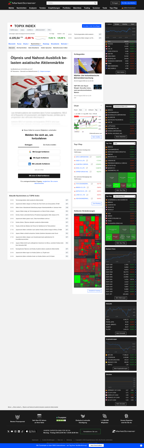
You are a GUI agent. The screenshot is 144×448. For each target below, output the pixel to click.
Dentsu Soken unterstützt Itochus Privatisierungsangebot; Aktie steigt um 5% (37, 215)
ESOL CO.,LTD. (80, 168)
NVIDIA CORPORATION (114, 131)
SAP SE (110, 122)
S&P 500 (110, 53)
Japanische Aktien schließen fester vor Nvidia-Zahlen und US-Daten (35, 256)
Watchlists (77, 8)
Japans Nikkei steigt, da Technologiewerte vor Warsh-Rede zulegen (35, 211)
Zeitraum (91, 110)
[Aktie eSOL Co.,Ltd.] (86, 168)
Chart (76, 106)
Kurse (19, 44)
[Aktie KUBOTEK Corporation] (91, 164)
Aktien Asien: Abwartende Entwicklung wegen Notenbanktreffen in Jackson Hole (38, 207)
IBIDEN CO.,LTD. (81, 187)
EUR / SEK (109, 274)
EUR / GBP (109, 267)
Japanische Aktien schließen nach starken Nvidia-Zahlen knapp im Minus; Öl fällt (39, 229)
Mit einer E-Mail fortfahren (39, 176)
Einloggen (115, 3)
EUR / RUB (109, 272)
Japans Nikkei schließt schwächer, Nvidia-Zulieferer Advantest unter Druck (37, 233)
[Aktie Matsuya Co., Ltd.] (89, 191)
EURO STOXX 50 (113, 51)
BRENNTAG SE (112, 157)
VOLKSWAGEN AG (113, 112)
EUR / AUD (109, 284)
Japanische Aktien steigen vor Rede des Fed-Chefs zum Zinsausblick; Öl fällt (84, 38)
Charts (25, 44)
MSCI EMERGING (113, 66)
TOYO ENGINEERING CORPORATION (83, 184)
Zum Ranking (97, 203)
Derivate (64, 44)
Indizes (109, 24)
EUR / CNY (109, 286)
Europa (117, 24)
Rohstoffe (109, 304)
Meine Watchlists (121, 137)
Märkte (11, 8)
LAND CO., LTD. (80, 195)
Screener (96, 8)
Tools (105, 8)
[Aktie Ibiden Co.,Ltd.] (87, 187)
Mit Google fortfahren (40, 152)
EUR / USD (109, 264)
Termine (42, 8)
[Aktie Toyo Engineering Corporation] (91, 184)
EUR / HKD (109, 289)
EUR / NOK (109, 277)
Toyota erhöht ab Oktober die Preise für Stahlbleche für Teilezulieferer (35, 226)
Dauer (76, 110)
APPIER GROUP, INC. (82, 171)
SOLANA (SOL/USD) (114, 360)
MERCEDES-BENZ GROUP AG (117, 152)
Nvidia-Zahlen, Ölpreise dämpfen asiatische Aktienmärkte (32, 222)
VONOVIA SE (111, 160)
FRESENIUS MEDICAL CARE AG (117, 163)
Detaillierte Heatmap (95, 290)
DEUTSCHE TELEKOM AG (115, 120)
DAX (109, 41)
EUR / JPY (109, 294)
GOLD (108, 319)
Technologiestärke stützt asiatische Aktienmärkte (84, 34)
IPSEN (110, 221)
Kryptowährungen (111, 339)
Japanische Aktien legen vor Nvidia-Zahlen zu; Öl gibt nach (32, 252)
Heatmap (46, 44)
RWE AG (110, 154)
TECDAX (110, 44)
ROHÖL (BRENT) (111, 324)
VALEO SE (111, 207)
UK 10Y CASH (112, 400)
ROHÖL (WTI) (110, 322)
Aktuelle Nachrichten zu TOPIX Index (24, 196)
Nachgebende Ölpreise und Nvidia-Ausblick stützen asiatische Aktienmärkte (37, 249)
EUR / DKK (109, 279)
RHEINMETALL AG (113, 128)
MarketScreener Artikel (60, 48)
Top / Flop (114, 8)
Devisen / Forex (110, 249)
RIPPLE (110, 364)
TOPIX (109, 63)
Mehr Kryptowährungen (121, 368)
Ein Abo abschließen (128, 3)
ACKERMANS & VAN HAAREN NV (118, 200)
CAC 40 (110, 49)
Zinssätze (109, 374)
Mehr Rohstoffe (120, 333)
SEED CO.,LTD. (80, 160)
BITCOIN (110, 355)
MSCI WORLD (112, 68)
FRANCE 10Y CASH (114, 397)
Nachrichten (21, 8)
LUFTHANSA (111, 126)
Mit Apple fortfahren (41, 158)
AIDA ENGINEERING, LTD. (83, 198)
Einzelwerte (55, 44)
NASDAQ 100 (112, 58)
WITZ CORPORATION (82, 157)
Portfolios (67, 8)
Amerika (124, 24)
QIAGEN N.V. (111, 168)
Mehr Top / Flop (120, 190)
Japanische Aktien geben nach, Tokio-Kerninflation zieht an (33, 218)
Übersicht (11, 44)
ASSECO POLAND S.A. (114, 218)
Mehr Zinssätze (120, 404)
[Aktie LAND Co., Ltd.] (87, 195)
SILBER (108, 327)
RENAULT (111, 209)
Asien (132, 24)
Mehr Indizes (120, 72)
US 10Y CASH (112, 392)
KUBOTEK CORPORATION (83, 164)
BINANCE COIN (112, 362)
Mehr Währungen (121, 298)
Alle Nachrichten (22, 48)
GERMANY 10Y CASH (114, 390)
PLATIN (108, 329)
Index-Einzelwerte (33, 48)
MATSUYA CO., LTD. (82, 191)
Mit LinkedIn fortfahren (41, 164)
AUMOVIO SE (112, 205)
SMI (109, 46)
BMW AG (110, 110)
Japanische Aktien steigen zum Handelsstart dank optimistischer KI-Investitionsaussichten (35, 238)
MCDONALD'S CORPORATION (117, 115)
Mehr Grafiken (96, 137)
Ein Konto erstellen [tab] (49, 145)
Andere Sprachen (46, 48)
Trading (87, 8)
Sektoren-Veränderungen (84, 211)
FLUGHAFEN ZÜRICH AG (115, 223)
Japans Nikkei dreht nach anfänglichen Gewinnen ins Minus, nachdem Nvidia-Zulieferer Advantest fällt (40, 244)
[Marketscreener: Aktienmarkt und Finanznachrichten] (21, 3)
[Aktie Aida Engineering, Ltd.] (91, 198)
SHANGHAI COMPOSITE (115, 61)
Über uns (60, 440)
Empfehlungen (54, 8)
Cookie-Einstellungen (48, 440)
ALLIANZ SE (111, 117)
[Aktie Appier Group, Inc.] (90, 172)
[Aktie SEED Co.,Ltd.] (87, 161)
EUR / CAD (109, 282)
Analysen (33, 8)
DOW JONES (111, 56)
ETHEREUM (111, 357)
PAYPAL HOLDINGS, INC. (115, 133)
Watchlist (109, 106)
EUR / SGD (109, 291)
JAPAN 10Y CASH (113, 395)
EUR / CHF (109, 269)
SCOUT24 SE (112, 165)
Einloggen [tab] (28, 145)
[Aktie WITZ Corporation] (90, 157)
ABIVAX (110, 216)
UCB (109, 213)
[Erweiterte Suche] (95, 3)
